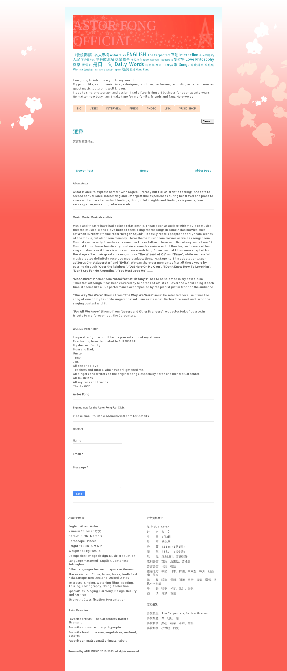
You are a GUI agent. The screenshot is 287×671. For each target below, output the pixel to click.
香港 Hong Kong (139, 69)
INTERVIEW (113, 108)
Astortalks (118, 55)
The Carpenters (159, 55)
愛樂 (77, 64)
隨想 (125, 69)
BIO (79, 108)
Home (144, 170)
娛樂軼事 (122, 59)
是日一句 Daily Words (118, 64)
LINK (168, 108)
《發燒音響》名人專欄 (91, 54)
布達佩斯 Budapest (161, 59)
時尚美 (150, 65)
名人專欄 (204, 55)
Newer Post (84, 170)
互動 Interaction (184, 54)
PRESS (134, 108)
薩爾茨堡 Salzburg (94, 69)
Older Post (203, 170)
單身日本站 (88, 59)
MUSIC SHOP (187, 108)
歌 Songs (181, 64)
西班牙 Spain (113, 69)
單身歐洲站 (105, 59)
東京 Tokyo (164, 65)
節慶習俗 (197, 65)
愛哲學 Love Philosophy (194, 59)
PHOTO (151, 108)
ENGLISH (136, 54)
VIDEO (94, 108)
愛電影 (87, 65)
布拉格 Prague (140, 59)
